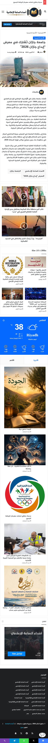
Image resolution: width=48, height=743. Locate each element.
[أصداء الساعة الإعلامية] (24, 12)
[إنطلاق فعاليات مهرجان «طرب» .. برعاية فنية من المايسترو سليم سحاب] (25, 586)
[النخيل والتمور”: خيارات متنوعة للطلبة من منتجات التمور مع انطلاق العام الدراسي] (35, 262)
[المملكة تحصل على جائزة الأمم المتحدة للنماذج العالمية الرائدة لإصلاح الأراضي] (12, 265)
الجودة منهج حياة (25, 429)
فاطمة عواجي (16, 710)
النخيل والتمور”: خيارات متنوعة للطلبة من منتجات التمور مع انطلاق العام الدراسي (37, 273)
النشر (41, 52)
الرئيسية (41, 33)
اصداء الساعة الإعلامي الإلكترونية (18, 702)
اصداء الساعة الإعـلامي (34, 171)
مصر (28, 713)
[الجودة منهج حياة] (25, 397)
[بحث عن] (45, 12)
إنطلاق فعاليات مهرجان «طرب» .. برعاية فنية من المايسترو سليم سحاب (17, 609)
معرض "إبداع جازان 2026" (33, 176)
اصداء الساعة (18, 698)
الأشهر (12, 360)
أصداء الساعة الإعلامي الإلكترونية (35, 698)
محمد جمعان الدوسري (38, 713)
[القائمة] (3, 12)
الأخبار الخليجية (32, 33)
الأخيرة (36, 360)
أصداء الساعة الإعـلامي (38, 682)
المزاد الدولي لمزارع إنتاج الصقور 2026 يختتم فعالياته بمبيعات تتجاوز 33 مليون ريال (13, 304)
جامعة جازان (15, 171)
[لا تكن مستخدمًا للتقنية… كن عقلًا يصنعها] (25, 449)
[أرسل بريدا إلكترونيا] (38, 52)
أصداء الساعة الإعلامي (21, 682)
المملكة (26, 706)
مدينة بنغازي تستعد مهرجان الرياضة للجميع (27, 2)
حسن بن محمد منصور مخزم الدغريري (34, 710)
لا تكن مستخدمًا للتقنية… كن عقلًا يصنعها (19, 467)
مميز (22, 727)
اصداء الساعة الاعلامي (38, 706)
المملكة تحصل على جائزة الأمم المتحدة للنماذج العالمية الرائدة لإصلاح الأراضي (13, 279)
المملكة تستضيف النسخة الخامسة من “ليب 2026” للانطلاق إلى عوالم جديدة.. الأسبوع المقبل (36, 305)
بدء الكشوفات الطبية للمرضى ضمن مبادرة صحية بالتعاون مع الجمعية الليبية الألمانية (17, 558)
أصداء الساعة (9, 724)
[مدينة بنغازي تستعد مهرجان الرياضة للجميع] (25, 494)
